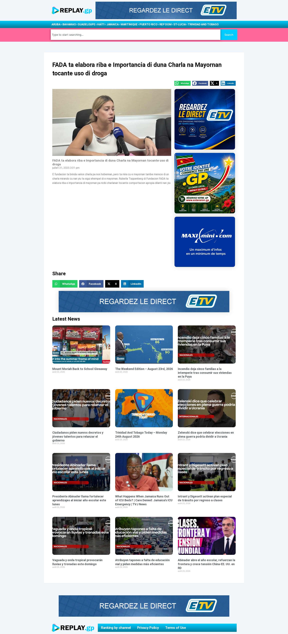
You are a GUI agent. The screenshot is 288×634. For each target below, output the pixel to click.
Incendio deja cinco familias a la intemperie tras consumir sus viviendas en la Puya (205, 372)
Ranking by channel (116, 628)
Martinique (129, 24)
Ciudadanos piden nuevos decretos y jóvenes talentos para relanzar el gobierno (77, 436)
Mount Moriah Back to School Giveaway (79, 369)
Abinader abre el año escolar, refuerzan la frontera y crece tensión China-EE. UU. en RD (206, 564)
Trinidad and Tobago (203, 24)
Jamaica (112, 24)
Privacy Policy (148, 628)
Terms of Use (175, 628)
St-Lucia (179, 24)
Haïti (100, 24)
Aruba (56, 24)
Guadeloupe (86, 24)
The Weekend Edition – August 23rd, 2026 (144, 369)
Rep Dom (166, 24)
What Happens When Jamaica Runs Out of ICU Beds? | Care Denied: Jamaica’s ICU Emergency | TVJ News (143, 500)
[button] (182, 83)
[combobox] (135, 34)
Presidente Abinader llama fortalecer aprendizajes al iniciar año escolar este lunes (79, 500)
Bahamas (69, 24)
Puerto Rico (149, 24)
